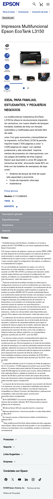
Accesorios (7, 225)
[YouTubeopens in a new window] (19, 479)
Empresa (7, 461)
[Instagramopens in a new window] (33, 479)
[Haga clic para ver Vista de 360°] (7, 47)
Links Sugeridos (11, 454)
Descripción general (12, 214)
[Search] (34, 4)
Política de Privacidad (11, 493)
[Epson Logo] (11, 4)
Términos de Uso (33, 488)
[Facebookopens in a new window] (5, 479)
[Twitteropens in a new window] (12, 479)
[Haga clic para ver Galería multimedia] (7, 68)
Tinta (7, 201)
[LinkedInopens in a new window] (26, 479)
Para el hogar (9, 12)
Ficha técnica (11, 191)
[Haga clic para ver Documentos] (7, 89)
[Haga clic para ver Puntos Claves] (7, 57)
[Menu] (48, 4)
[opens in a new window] (39, 479)
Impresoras (23, 12)
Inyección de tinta (40, 12)
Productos (8, 439)
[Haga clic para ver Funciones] (7, 78)
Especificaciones (10, 219)
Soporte (9, 206)
